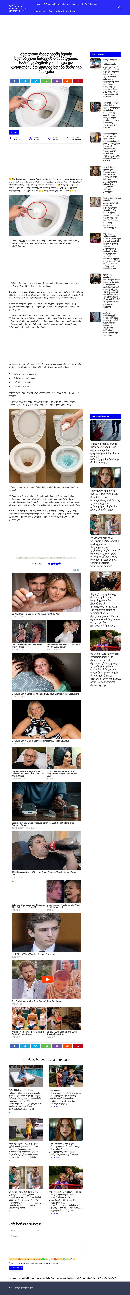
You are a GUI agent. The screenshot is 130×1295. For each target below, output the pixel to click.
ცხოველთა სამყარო (45, 1278)
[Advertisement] (65, 35)
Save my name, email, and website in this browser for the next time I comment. (34, 1263)
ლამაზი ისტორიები (25, 558)
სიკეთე (14, 132)
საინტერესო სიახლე (44, 558)
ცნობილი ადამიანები (44, 11)
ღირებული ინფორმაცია (18, 6)
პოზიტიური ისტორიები (65, 11)
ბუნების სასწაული (26, 1278)
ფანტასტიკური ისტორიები (65, 558)
